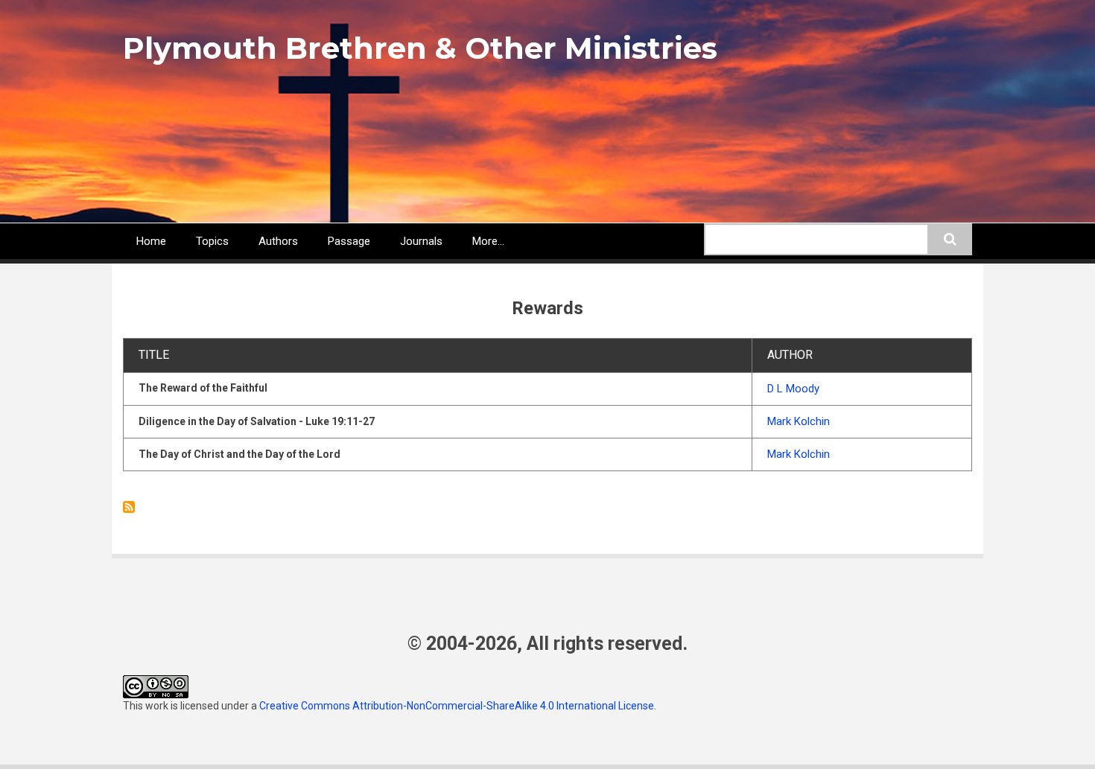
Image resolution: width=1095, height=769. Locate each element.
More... (488, 241)
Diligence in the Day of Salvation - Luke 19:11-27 (257, 421)
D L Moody (793, 388)
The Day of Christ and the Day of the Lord (239, 454)
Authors (278, 241)
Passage (349, 241)
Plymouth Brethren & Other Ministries (420, 48)
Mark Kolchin (798, 421)
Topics (212, 241)
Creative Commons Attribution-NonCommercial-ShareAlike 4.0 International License (456, 706)
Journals (421, 241)
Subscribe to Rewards (129, 507)
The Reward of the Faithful (203, 388)
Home (151, 241)
